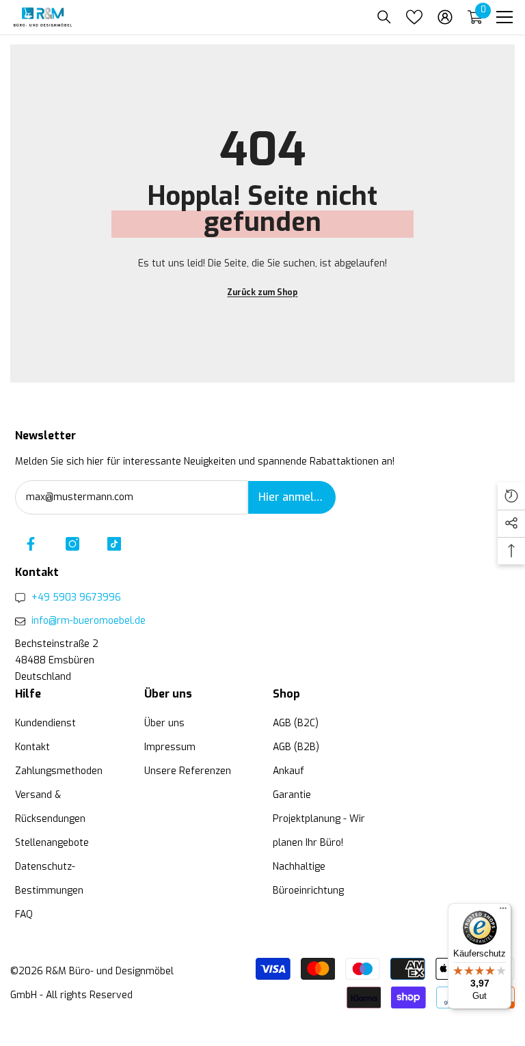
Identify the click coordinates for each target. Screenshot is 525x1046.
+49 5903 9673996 (76, 597)
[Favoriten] (414, 17)
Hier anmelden (295, 497)
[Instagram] (72, 544)
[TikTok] (114, 544)
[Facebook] (30, 544)
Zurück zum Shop (262, 292)
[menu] (504, 17)
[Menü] (503, 911)
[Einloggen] (445, 17)
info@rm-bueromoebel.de (88, 620)
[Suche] (384, 17)
